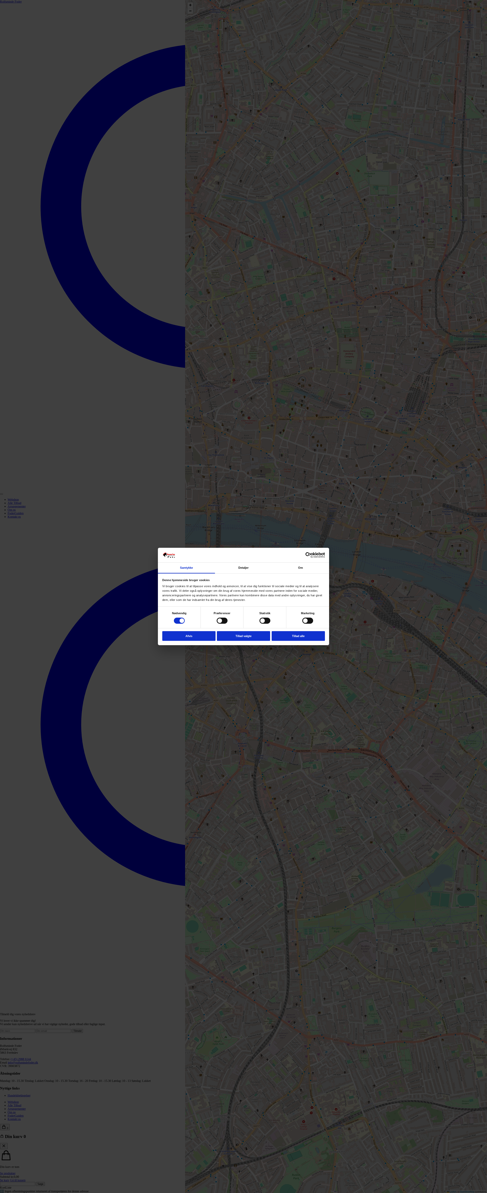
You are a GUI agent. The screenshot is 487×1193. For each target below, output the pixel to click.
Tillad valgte (243, 636)
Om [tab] (300, 567)
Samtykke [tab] (186, 567)
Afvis (188, 636)
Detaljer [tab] (243, 567)
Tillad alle (298, 636)
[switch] (222, 621)
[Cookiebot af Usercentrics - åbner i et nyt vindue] (308, 555)
